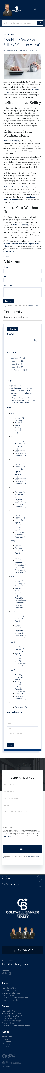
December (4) (20, 698)
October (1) (19, 504)
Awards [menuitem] (5, 1039)
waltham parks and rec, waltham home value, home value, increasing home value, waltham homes (24, 392)
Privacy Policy (30, 305)
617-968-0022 (9, 251)
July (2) (18, 432)
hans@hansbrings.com (15, 964)
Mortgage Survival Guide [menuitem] (12, 1000)
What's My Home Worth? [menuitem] (12, 1016)
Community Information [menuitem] (11, 993)
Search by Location (12, 885)
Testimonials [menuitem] (7, 1041)
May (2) (18, 525)
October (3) (19, 602)
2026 (13, 413)
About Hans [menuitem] (7, 1036)
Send (22, 849)
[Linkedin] (6, 973)
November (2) (20, 481)
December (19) (21, 707)
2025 (13, 436)
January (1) (19, 418)
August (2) (19, 562)
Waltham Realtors (11, 140)
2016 (13, 702)
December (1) (20, 455)
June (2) (18, 474)
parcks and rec (17, 386)
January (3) (19, 646)
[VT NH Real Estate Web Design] (22, 1056)
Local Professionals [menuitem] (9, 990)
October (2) (19, 567)
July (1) (18, 661)
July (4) (18, 686)
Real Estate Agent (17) (19, 370)
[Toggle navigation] (40, 9)
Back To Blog (8, 34)
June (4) (18, 497)
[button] (40, 23)
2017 (13, 670)
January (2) (19, 464)
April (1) (18, 425)
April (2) (18, 471)
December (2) (20, 506)
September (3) (21, 502)
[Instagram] (10, 973)
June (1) (18, 430)
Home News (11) (16, 364)
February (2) (20, 443)
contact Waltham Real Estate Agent (18, 243)
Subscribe (12, 329)
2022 (13, 511)
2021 (13, 541)
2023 (13, 487)
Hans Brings (10, 50)
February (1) (20, 420)
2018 (13, 642)
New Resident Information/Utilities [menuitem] (16, 997)
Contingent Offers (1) (18, 358)
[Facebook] (3, 973)
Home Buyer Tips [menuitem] (9, 988)
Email (5, 276)
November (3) (20, 696)
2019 (13, 611)
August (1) (19, 499)
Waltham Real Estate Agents (15, 186)
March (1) (18, 423)
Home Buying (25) (17, 361)
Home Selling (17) (17, 367)
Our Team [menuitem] (6, 1046)
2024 (13, 459)
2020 (13, 576)
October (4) (19, 532)
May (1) (18, 427)
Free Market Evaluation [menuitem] (11, 1013)
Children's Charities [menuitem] (10, 1044)
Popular (6, 878)
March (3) (19, 651)
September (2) (21, 451)
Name (5, 267)
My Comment (8, 285)
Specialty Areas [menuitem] (8, 995)
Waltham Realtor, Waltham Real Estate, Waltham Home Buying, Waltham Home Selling (23, 400)
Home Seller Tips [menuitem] (8, 1011)
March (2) (19, 446)
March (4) (19, 494)
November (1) (20, 453)
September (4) (21, 479)
